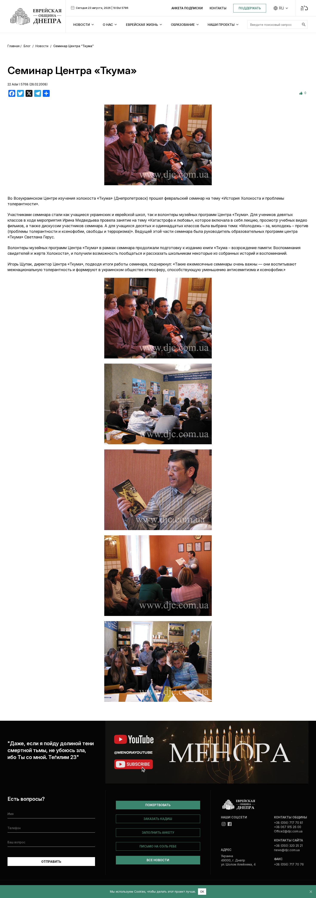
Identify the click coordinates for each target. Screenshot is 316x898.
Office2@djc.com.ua (288, 831)
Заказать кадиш (158, 819)
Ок (202, 891)
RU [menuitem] (281, 8)
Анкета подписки (187, 8)
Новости (41, 46)
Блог (27, 46)
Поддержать (250, 8)
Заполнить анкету (158, 832)
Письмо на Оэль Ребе (158, 846)
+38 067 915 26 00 (287, 827)
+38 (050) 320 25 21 (288, 845)
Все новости (158, 860)
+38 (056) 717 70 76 (289, 864)
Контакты (218, 8)
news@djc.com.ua (287, 850)
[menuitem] (280, 8)
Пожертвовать (157, 805)
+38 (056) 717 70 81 (288, 822)
